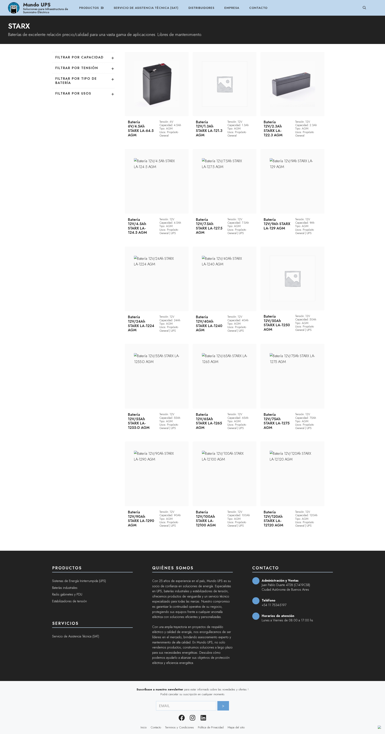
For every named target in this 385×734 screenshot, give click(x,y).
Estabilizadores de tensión (69, 601)
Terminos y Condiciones (179, 727)
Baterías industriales (64, 587)
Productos (89, 8)
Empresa (231, 8)
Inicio (144, 727)
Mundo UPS (37, 4)
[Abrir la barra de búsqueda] (364, 8)
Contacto (258, 8)
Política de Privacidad (211, 727)
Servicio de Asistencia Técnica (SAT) (146, 8)
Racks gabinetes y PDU (67, 594)
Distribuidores (201, 8)
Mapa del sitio (236, 727)
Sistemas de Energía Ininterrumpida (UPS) (79, 581)
